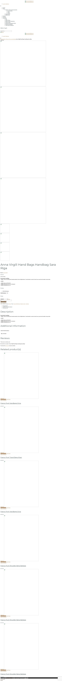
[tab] (32, 305)
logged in (7, 345)
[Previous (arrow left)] (0, 680)
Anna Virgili (5, 272)
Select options (3, 399)
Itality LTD (26, 677)
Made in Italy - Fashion (24, 303)
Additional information (7, 306)
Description (5, 305)
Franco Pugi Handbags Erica (10, 403)
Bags (15, 39)
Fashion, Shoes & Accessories (8, 39)
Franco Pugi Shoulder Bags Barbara (13, 566)
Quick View (8, 399)
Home (1, 39)
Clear (9, 299)
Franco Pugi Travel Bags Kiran (11, 457)
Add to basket (3, 301)
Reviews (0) (5, 308)
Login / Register (6, 3)
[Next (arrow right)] (2, 680)
